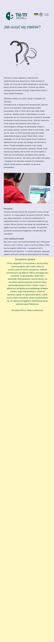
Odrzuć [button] (23, 310)
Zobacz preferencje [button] (35, 310)
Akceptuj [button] (15, 310)
